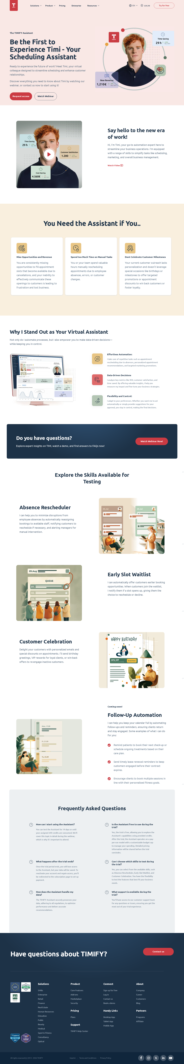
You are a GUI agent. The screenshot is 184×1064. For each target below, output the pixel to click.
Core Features (77, 990)
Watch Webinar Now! (152, 441)
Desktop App (109, 1017)
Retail (40, 999)
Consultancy (43, 1037)
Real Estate (43, 1007)
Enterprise (76, 5)
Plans (73, 1017)
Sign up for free (110, 990)
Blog (138, 1003)
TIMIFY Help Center (79, 1031)
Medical (41, 1028)
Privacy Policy (105, 1058)
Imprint (73, 1058)
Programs (140, 1017)
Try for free (164, 5)
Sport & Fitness (45, 1033)
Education (42, 1016)
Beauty (41, 1024)
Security (74, 1003)
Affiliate (140, 1021)
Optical (41, 1041)
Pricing (62, 5)
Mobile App (108, 1025)
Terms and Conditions (87, 1058)
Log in (106, 994)
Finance (41, 1003)
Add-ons (74, 994)
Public (40, 1020)
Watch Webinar (46, 96)
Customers (141, 999)
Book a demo (109, 1003)
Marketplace (76, 999)
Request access (21, 96)
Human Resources (46, 1011)
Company (140, 990)
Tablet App (108, 1021)
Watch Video (114, 165)
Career (139, 994)
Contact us (158, 951)
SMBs (40, 990)
